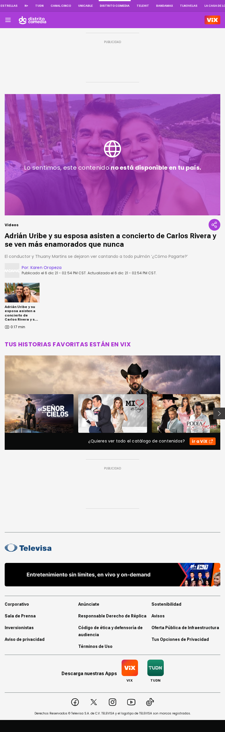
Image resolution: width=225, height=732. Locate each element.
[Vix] (212, 20)
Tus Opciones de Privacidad (180, 639)
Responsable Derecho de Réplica (112, 616)
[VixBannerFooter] (112, 574)
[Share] (214, 225)
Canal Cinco (61, 5)
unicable (85, 5)
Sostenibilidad (166, 604)
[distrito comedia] (32, 20)
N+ (26, 5)
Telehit (143, 5)
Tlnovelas (188, 5)
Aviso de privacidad (25, 639)
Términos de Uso (95, 646)
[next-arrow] (219, 413)
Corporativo (17, 604)
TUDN (39, 5)
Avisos (158, 616)
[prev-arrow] (1, 413)
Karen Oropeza (46, 267)
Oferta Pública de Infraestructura (185, 627)
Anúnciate (88, 604)
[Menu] (8, 20)
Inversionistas (19, 627)
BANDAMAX (164, 5)
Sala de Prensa (20, 616)
